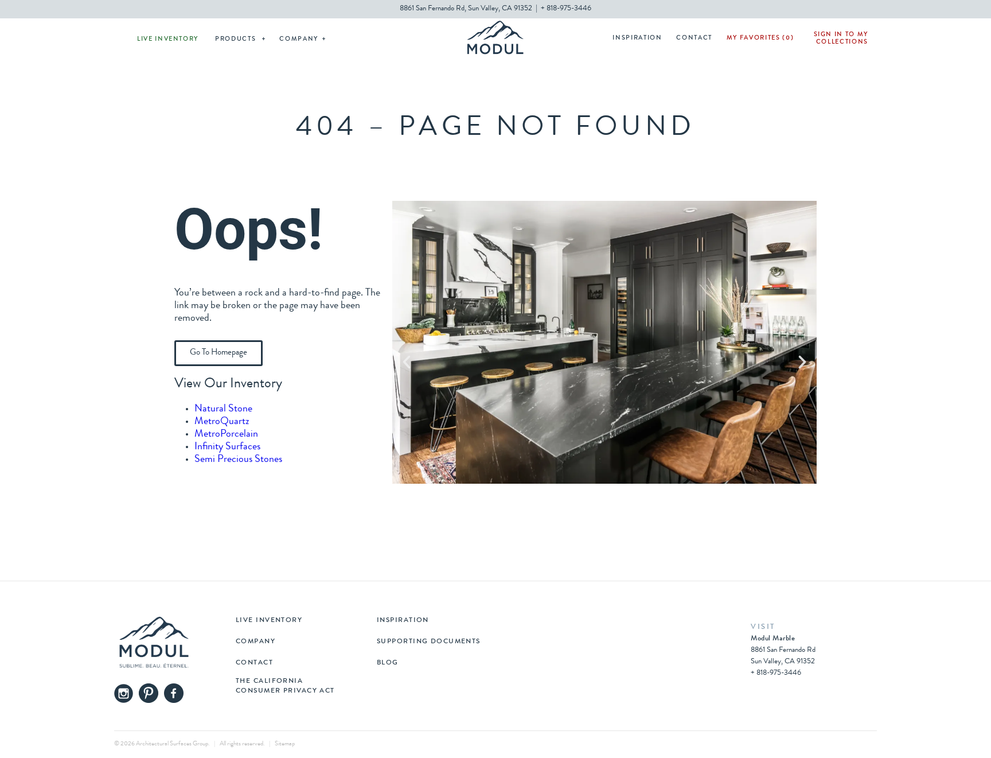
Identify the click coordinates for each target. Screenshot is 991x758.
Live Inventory (167, 39)
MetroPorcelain (226, 434)
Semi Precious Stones (238, 459)
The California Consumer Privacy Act (285, 686)
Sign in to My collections (841, 38)
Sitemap (285, 744)
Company (298, 39)
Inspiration (637, 38)
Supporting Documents (429, 642)
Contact (694, 38)
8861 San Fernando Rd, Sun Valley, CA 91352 (466, 9)
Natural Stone (223, 409)
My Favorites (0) (760, 38)
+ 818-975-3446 (566, 9)
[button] (406, 362)
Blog (388, 663)
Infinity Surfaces (227, 447)
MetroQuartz (221, 422)
